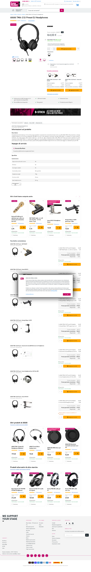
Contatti (53, 523)
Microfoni (28, 530)
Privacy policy (55, 542)
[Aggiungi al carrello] (23, 227)
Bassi (27, 537)
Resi (53, 528)
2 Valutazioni (74, 449)
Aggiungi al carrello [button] (67, 48)
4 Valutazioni (38, 450)
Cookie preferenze (30, 294)
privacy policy (54, 290)
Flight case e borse (30, 549)
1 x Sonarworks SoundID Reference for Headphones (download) (67, 351)
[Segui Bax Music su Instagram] (72, 523)
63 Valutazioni (39, 223)
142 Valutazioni (57, 492)
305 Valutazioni (75, 492)
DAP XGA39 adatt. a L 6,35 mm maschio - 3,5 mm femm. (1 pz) (36, 219)
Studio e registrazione (30, 528)
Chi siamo (41, 523)
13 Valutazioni (39, 492)
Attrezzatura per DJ (30, 526)
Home (53, 536)
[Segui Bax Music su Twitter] (69, 523)
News (40, 524)
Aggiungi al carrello (73, 264)
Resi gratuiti (26, 4)
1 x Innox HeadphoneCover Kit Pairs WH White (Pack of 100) (67, 376)
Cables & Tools (29, 545)
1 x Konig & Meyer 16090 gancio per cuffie (67, 300)
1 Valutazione (21, 450)
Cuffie (27, 532)
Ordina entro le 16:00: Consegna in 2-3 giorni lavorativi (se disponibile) (59, 4)
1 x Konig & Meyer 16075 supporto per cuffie (67, 326)
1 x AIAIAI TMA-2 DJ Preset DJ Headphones (67, 248)
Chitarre (27, 536)
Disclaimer (54, 540)
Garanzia (54, 530)
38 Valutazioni (21, 492)
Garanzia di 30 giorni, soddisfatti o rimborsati (32, 5)
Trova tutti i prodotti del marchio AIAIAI (19, 424)
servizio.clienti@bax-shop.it (14, 553)
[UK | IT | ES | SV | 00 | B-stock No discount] (45, 112)
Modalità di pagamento (56, 524)
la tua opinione (31, 20)
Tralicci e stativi (29, 547)
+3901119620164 (14, 552)
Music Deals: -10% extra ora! (32, 523)
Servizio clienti (56, 520)
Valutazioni (23, 20)
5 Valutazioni (56, 224)
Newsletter (41, 526)
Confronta (15, 235)
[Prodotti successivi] (79, 196)
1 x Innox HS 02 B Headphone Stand (66, 402)
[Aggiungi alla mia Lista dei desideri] (78, 48)
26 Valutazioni (21, 223)
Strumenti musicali (30, 534)
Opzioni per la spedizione (57, 526)
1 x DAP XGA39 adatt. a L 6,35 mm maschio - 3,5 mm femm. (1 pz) (68, 249)
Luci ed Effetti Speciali (30, 543)
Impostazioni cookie (56, 543)
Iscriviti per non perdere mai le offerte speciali (74, 531)
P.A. (27, 524)
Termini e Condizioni (56, 538)
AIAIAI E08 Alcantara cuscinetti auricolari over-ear (72, 445)
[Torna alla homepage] (13, 10)
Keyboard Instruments (30, 541)
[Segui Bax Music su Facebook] (66, 523)
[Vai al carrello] (77, 4)
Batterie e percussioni (30, 539)
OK (67, 294)
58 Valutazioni (75, 223)
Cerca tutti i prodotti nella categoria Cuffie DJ (20, 469)
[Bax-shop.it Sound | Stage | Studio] (15, 4)
